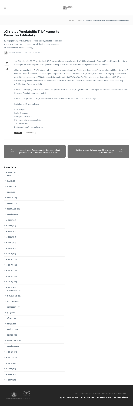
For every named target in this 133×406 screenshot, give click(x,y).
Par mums (89, 398)
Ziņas (80, 20)
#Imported (30, 133)
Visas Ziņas (105, 398)
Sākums (71, 20)
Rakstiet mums (70, 398)
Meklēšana (122, 398)
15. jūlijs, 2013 (27, 52)
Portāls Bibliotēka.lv (15, 52)
